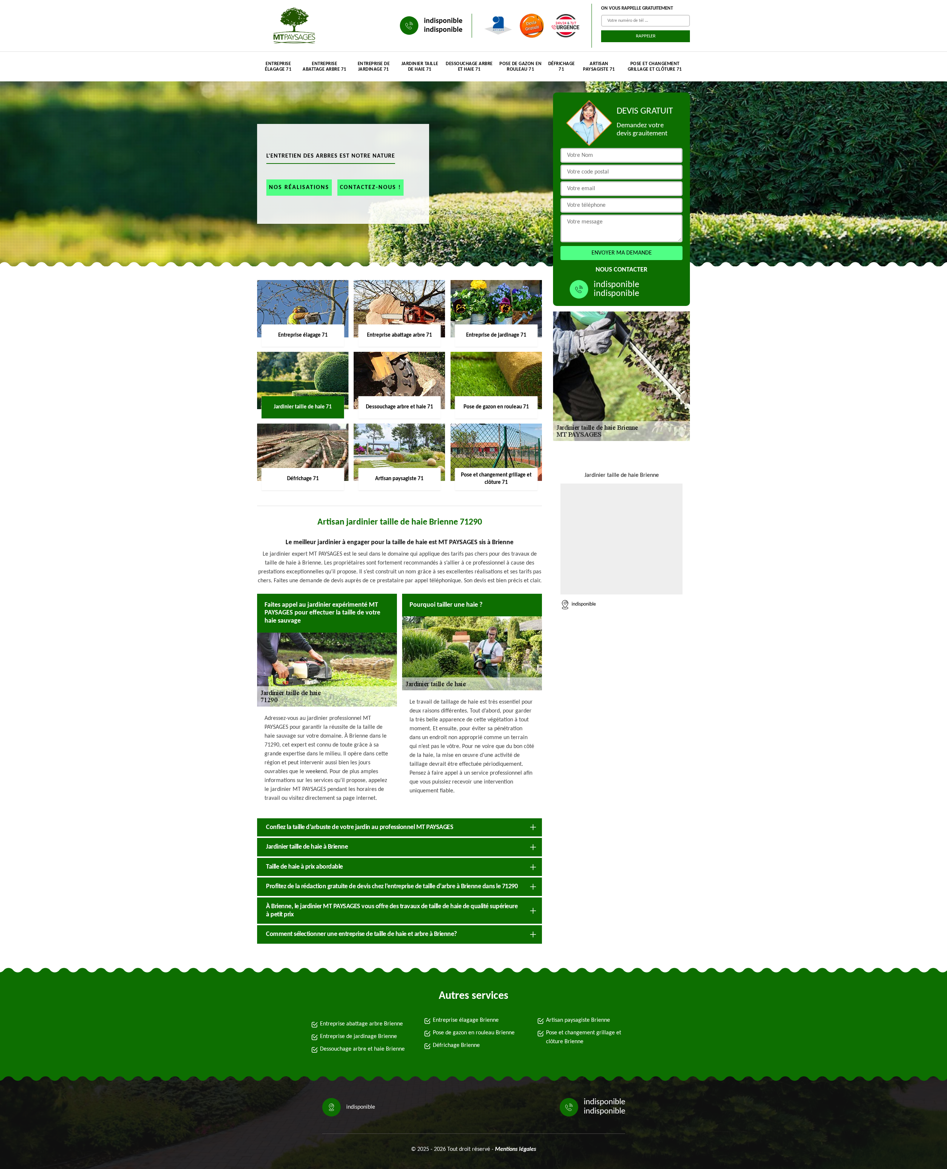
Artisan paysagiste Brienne (578, 1020)
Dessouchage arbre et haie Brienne (362, 1049)
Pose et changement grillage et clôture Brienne (583, 1037)
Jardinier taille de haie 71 (419, 66)
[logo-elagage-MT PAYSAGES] (292, 26)
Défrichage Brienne (456, 1045)
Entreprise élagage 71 (278, 66)
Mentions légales (515, 1149)
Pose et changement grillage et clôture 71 (655, 66)
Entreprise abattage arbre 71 (325, 66)
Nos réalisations (299, 188)
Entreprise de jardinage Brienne (358, 1037)
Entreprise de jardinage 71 (374, 66)
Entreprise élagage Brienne (466, 1020)
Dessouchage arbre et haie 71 (469, 66)
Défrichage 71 (561, 66)
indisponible (443, 21)
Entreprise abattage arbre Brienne (361, 1024)
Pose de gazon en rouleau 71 (520, 66)
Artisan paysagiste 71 (599, 66)
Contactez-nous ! (370, 188)
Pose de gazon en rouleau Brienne (474, 1033)
